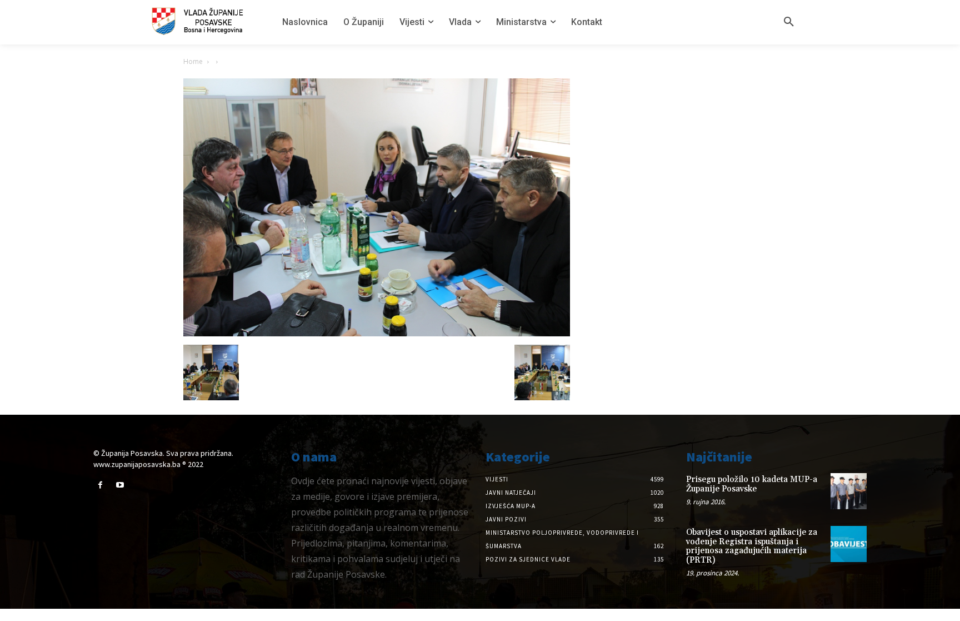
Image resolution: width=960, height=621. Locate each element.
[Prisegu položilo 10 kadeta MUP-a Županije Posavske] (849, 491)
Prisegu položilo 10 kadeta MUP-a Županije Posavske (751, 484)
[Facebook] (100, 485)
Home (193, 61)
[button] (789, 22)
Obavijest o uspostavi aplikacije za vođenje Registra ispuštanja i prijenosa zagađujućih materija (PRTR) (751, 546)
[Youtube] (120, 485)
